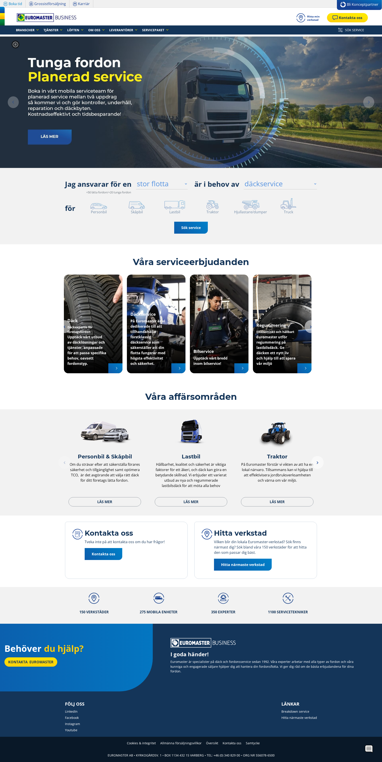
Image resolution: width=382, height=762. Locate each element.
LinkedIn (71, 711)
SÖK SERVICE (354, 30)
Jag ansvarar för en (98, 184)
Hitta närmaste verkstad (299, 718)
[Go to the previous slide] (64, 326)
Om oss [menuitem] (94, 30)
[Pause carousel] (15, 44)
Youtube (71, 730)
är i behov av (216, 184)
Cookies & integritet (141, 743)
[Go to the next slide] (311, 326)
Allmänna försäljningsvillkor (181, 743)
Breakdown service (295, 711)
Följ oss (74, 704)
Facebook (72, 718)
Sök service (191, 227)
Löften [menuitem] (73, 30)
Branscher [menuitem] (25, 30)
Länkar (290, 704)
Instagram (72, 724)
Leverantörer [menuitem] (121, 30)
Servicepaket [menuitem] (153, 30)
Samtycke (253, 743)
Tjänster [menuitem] (51, 30)
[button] (13, 102)
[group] (191, 102)
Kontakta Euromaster (30, 662)
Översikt (212, 743)
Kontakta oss (232, 743)
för (70, 208)
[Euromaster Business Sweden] (45, 17)
